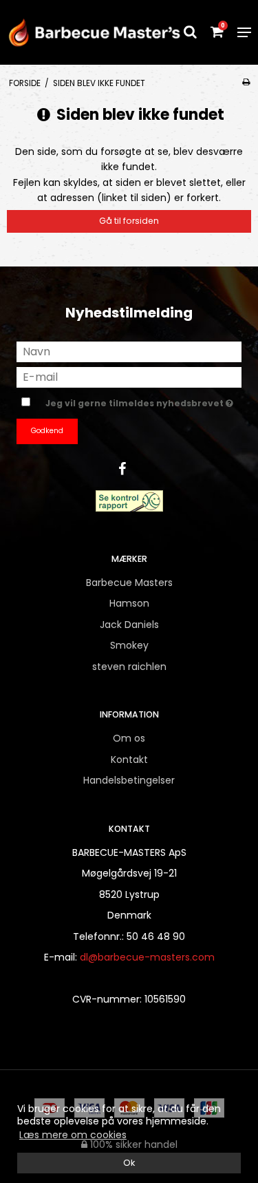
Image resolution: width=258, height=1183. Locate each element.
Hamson (129, 603)
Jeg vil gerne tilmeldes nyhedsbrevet (135, 400)
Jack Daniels (129, 624)
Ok (129, 1163)
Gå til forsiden (129, 221)
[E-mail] (129, 377)
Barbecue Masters (129, 582)
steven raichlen (129, 666)
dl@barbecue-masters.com (147, 957)
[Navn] (129, 351)
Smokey (129, 645)
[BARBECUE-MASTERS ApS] (64, 32)
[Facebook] (129, 469)
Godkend (47, 431)
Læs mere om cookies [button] (73, 1135)
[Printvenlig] (246, 81)
